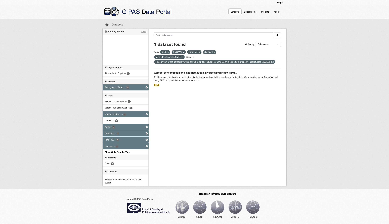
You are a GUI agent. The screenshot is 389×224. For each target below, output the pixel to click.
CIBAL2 (235, 217)
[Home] (106, 24)
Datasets (235, 11)
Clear (143, 31)
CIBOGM (217, 217)
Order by (249, 44)
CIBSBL (182, 217)
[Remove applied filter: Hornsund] (199, 52)
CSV (156, 85)
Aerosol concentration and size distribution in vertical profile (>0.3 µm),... (195, 72)
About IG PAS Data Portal (140, 198)
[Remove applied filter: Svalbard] (214, 52)
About (276, 11)
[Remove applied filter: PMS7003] (183, 52)
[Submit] (277, 35)
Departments (250, 11)
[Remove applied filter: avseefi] (273, 62)
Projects (265, 11)
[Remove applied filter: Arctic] (168, 52)
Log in (280, 2)
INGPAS (253, 217)
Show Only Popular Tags (117, 152)
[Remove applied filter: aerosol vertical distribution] (182, 57)
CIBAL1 (200, 217)
